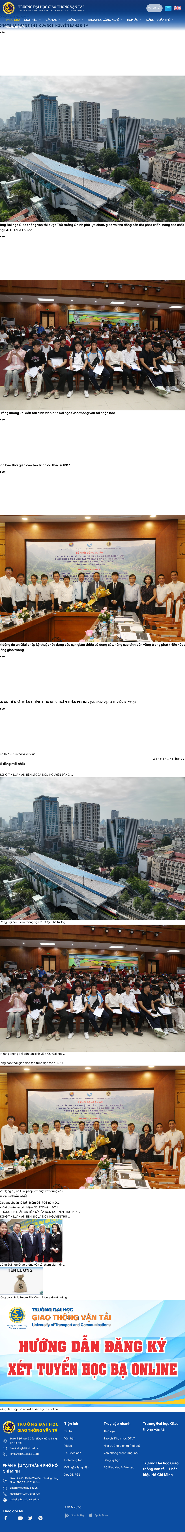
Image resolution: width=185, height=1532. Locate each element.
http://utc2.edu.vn (30, 1499)
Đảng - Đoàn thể (158, 20)
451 (172, 758)
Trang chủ (12, 20)
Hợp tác (132, 20)
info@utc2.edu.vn (27, 1487)
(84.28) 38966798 (29, 1493)
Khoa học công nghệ (103, 20)
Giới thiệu (30, 20)
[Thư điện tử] (168, 7)
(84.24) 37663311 (29, 1454)
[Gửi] (159, 8)
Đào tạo (51, 20)
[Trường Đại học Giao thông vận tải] (43, 8)
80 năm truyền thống (20, 27)
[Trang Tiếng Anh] (177, 7)
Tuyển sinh (72, 20)
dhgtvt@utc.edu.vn (28, 1448)
